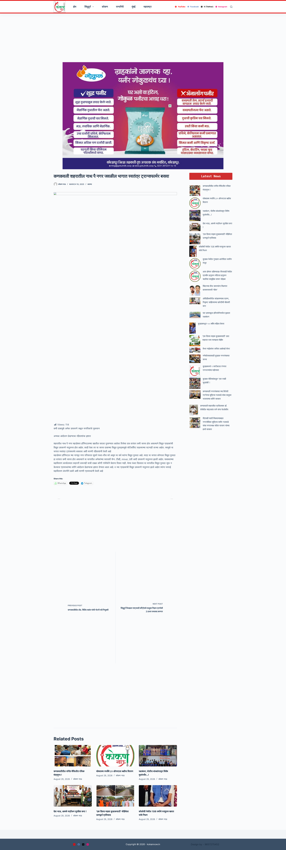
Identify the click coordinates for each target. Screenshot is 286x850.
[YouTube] (74, 844)
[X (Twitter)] (83, 844)
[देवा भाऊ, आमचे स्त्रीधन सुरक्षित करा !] (73, 796)
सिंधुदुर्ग (87, 6)
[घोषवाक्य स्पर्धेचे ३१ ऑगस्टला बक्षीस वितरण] (115, 755)
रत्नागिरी (120, 6)
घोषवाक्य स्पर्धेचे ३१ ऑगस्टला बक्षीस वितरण (114, 771)
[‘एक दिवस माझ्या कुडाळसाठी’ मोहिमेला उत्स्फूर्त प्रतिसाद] (115, 796)
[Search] (231, 7)
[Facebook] (79, 844)
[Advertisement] (143, 38)
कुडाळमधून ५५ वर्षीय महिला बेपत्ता (211, 323)
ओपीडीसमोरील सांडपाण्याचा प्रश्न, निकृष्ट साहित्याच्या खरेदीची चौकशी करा (216, 302)
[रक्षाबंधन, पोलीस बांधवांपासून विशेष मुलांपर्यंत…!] (158, 755)
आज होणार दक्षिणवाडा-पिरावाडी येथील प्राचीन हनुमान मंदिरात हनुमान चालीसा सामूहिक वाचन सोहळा (217, 275)
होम (74, 6)
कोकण (105, 6)
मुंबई (133, 6)
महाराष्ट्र (147, 6)
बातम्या (90, 184)
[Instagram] (88, 844)
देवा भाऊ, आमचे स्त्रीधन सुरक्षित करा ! (70, 811)
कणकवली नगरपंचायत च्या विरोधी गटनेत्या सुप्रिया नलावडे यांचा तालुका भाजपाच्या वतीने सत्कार (217, 395)
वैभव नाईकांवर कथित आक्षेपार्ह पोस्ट (216, 348)
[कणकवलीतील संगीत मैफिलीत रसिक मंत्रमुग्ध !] (73, 755)
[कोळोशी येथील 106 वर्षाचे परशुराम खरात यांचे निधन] (158, 796)
